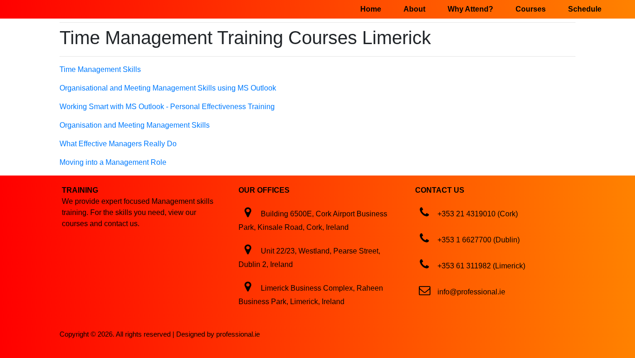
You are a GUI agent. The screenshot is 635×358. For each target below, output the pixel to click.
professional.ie (238, 334)
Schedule (585, 9)
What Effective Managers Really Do (118, 144)
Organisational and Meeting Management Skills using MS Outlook (168, 88)
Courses (531, 9)
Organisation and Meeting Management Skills (135, 125)
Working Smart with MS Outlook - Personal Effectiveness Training (167, 107)
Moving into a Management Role (113, 162)
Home (370, 9)
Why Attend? (470, 9)
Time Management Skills (100, 69)
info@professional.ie (471, 292)
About (414, 9)
